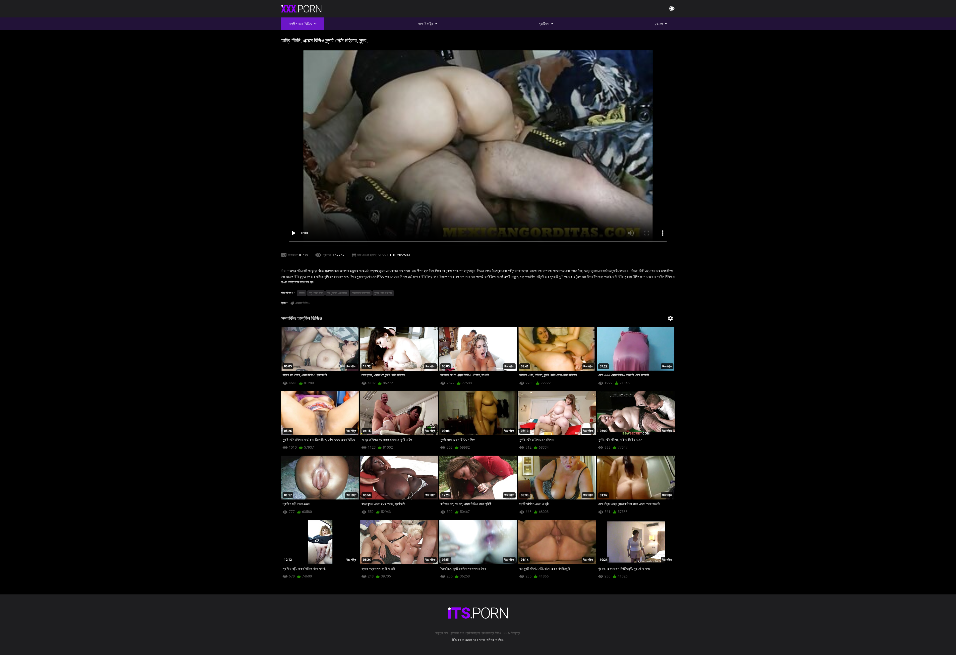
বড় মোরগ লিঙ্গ (316, 293)
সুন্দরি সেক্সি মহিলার (383, 293)
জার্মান (301, 293)
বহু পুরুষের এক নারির (337, 293)
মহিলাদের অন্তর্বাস (361, 293)
